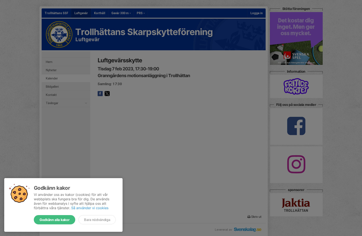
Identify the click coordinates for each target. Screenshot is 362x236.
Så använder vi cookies (89, 208)
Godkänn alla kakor (55, 220)
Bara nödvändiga (97, 220)
